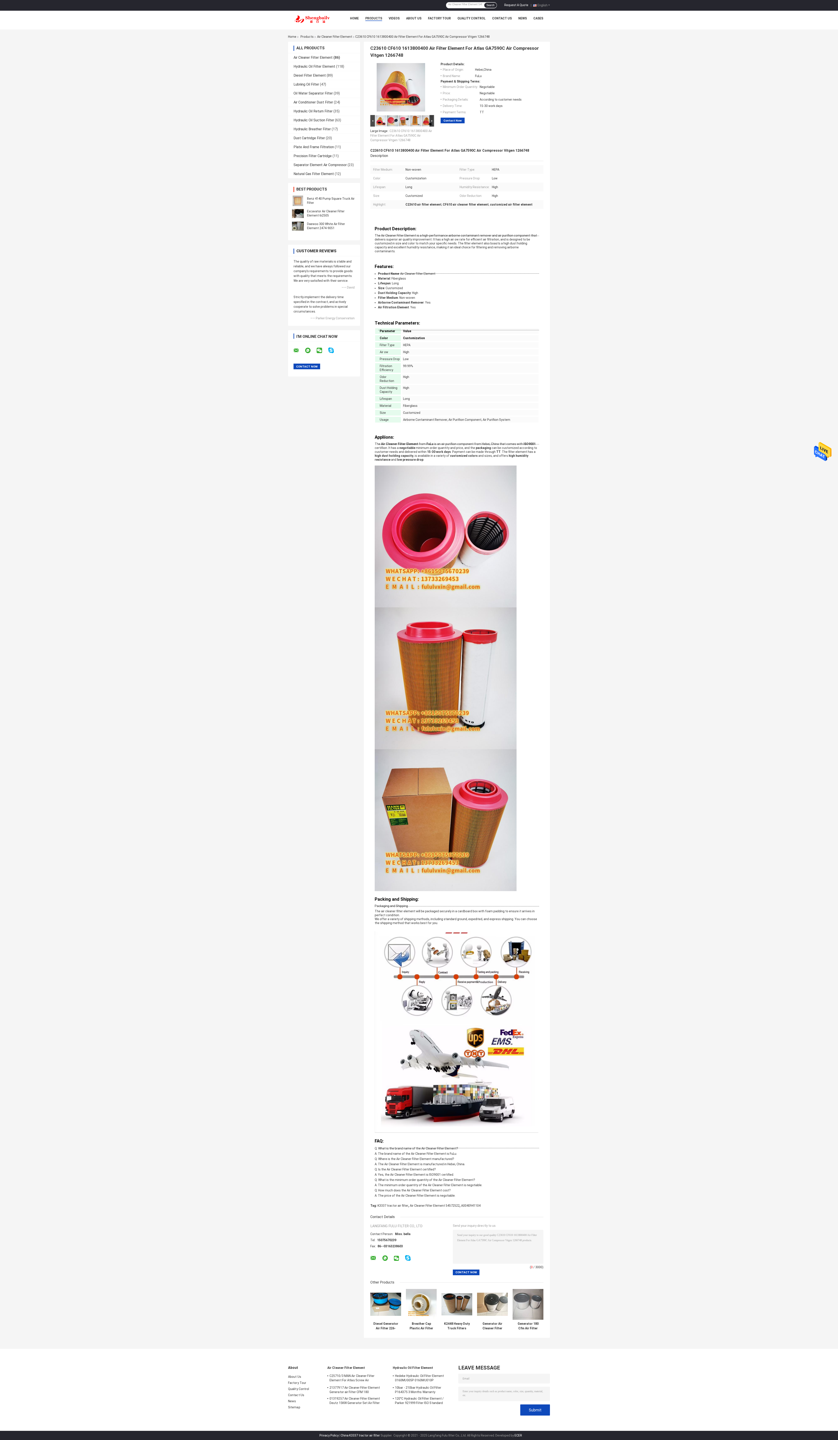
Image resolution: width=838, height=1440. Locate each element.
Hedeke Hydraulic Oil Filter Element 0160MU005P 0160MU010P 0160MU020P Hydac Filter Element (419, 1378)
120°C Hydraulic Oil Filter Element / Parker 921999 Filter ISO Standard (419, 1401)
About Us (413, 18)
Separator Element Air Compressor (320, 165)
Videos (394, 18)
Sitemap (294, 1407)
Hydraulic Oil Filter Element (314, 66)
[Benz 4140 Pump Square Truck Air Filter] (298, 201)
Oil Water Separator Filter (313, 93)
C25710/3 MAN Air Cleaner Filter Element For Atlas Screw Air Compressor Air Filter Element (352, 1378)
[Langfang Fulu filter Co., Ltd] (312, 19)
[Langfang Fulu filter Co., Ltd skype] (333, 350)
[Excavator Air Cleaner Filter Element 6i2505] (298, 213)
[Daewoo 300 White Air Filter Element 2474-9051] (298, 226)
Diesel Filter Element (310, 75)
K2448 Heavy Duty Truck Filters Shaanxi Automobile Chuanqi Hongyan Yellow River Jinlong (457, 1326)
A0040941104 (471, 1205)
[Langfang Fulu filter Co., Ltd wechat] (322, 350)
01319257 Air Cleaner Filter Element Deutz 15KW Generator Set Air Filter (355, 1401)
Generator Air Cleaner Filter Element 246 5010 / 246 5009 (492, 1326)
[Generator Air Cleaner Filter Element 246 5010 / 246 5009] (492, 1304)
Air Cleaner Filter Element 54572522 (435, 1205)
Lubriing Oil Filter (306, 84)
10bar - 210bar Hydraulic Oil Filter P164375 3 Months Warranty (418, 1390)
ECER (518, 1435)
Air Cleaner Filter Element (334, 36)
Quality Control (471, 18)
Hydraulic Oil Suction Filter (314, 120)
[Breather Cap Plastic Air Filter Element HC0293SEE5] (421, 1304)
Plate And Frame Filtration (314, 147)
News (522, 18)
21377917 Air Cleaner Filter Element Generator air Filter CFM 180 (355, 1390)
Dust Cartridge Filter (309, 138)
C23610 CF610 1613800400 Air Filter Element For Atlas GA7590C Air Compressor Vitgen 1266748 (401, 135)
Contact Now (452, 120)
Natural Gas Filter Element (314, 174)
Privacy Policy (329, 1435)
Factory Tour (439, 18)
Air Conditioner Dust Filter (313, 102)
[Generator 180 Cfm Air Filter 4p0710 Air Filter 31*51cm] (528, 1304)
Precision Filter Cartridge (313, 156)
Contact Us (502, 18)
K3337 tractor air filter (393, 1205)
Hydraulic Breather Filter (312, 129)
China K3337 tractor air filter (360, 1435)
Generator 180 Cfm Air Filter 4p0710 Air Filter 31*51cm (528, 1326)
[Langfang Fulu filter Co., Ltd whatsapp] (310, 350)
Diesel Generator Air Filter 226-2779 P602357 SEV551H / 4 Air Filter (385, 1326)
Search (490, 5)
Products (373, 18)
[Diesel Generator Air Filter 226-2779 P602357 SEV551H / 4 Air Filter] (385, 1304)
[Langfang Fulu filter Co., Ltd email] (299, 350)
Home (354, 18)
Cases (538, 18)
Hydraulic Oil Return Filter (313, 111)
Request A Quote (516, 5)
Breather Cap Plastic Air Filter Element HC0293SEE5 (421, 1326)
